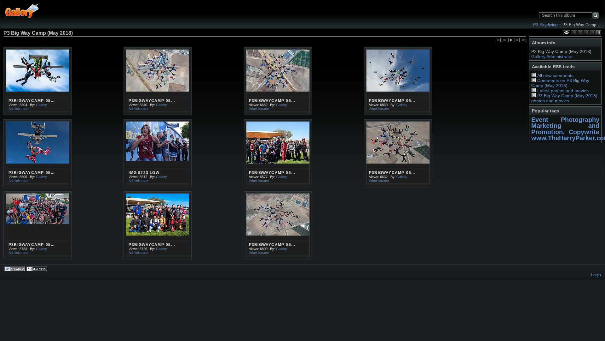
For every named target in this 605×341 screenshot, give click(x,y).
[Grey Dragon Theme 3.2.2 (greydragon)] (37, 269)
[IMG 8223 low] (157, 153)
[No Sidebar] (586, 32)
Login (596, 274)
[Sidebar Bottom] (592, 32)
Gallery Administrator (552, 56)
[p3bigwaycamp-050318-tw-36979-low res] (157, 81)
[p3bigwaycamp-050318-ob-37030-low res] (397, 81)
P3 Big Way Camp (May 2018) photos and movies (564, 98)
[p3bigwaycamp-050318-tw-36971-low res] (37, 81)
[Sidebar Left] (574, 32)
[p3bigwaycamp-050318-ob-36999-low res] (37, 153)
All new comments (555, 75)
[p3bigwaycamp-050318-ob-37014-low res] (277, 225)
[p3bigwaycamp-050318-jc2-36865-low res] (277, 153)
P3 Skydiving (545, 24)
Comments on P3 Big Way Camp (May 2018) (560, 83)
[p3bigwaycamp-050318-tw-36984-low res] (277, 81)
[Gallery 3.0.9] (15, 269)
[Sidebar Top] (580, 32)
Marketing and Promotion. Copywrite (565, 128)
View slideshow (566, 32)
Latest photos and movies (563, 90)
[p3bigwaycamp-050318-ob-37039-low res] (37, 225)
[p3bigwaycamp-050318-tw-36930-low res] (157, 225)
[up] (510, 40)
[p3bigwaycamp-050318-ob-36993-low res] (397, 153)
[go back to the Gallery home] (22, 11)
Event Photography (565, 119)
